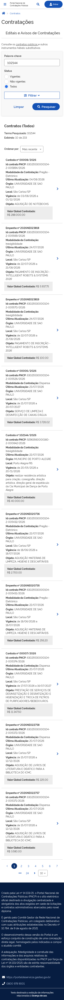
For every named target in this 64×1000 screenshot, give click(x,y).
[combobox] (31, 149)
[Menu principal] (5, 4)
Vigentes (15, 76)
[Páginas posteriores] (20, 873)
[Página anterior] (7, 866)
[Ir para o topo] (59, 995)
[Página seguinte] (34, 873)
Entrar (55, 4)
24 (27, 873)
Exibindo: (9, 137)
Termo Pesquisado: (15, 133)
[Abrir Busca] (38, 4)
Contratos (14, 13)
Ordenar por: (11, 148)
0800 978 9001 (15, 983)
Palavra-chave (12, 55)
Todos (13, 86)
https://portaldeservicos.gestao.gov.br (28, 977)
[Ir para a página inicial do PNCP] (3, 13)
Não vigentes (17, 81)
